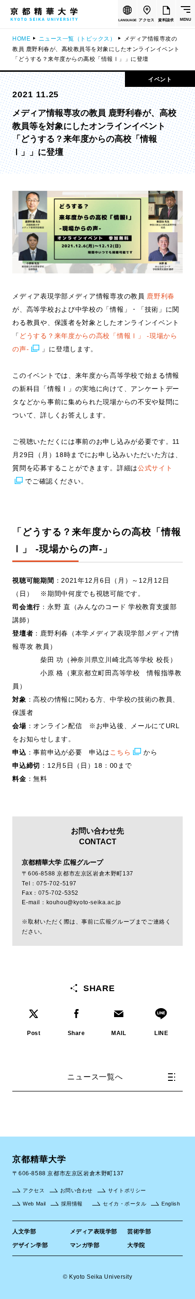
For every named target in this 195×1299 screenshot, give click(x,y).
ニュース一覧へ (95, 1077)
